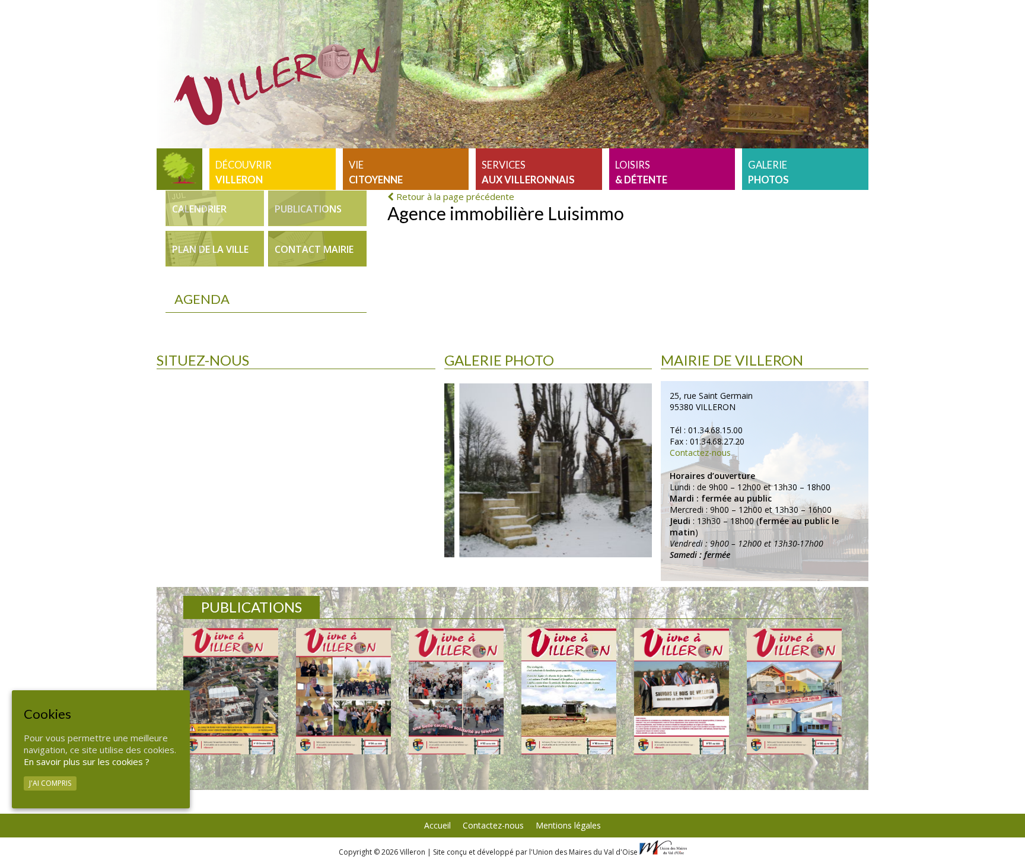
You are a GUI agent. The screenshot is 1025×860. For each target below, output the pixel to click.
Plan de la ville (210, 249)
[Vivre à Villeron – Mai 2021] (681, 691)
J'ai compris (50, 783)
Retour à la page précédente (454, 196)
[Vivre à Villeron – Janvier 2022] (456, 691)
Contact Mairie (314, 249)
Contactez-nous (700, 452)
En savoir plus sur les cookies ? (86, 761)
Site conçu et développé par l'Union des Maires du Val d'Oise (535, 852)
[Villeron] (179, 169)
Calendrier (199, 208)
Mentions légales (568, 825)
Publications (308, 208)
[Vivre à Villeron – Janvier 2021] (794, 691)
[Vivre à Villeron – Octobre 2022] (230, 691)
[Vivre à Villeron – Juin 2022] (343, 691)
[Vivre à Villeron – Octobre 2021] (568, 691)
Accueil (437, 825)
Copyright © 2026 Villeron (383, 852)
